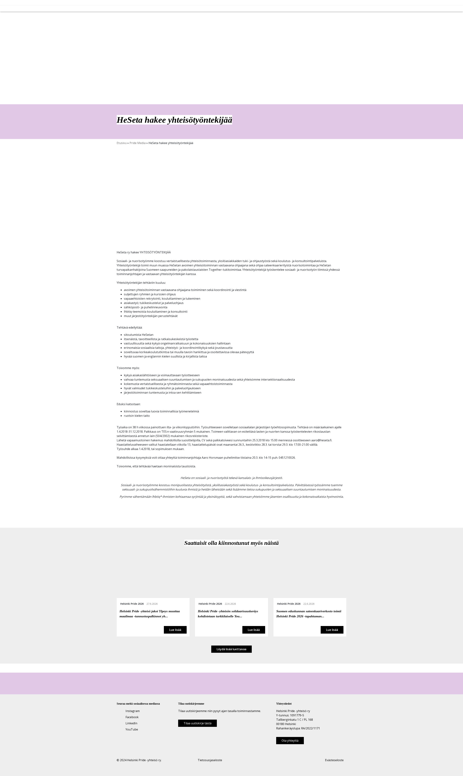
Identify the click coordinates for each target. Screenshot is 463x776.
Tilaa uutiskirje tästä (197, 723)
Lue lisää (175, 630)
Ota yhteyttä (290, 741)
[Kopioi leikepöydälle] (130, 513)
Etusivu (122, 143)
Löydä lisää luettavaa (231, 649)
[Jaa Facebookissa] (119, 513)
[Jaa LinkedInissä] (127, 513)
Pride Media (137, 143)
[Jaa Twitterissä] (123, 513)
